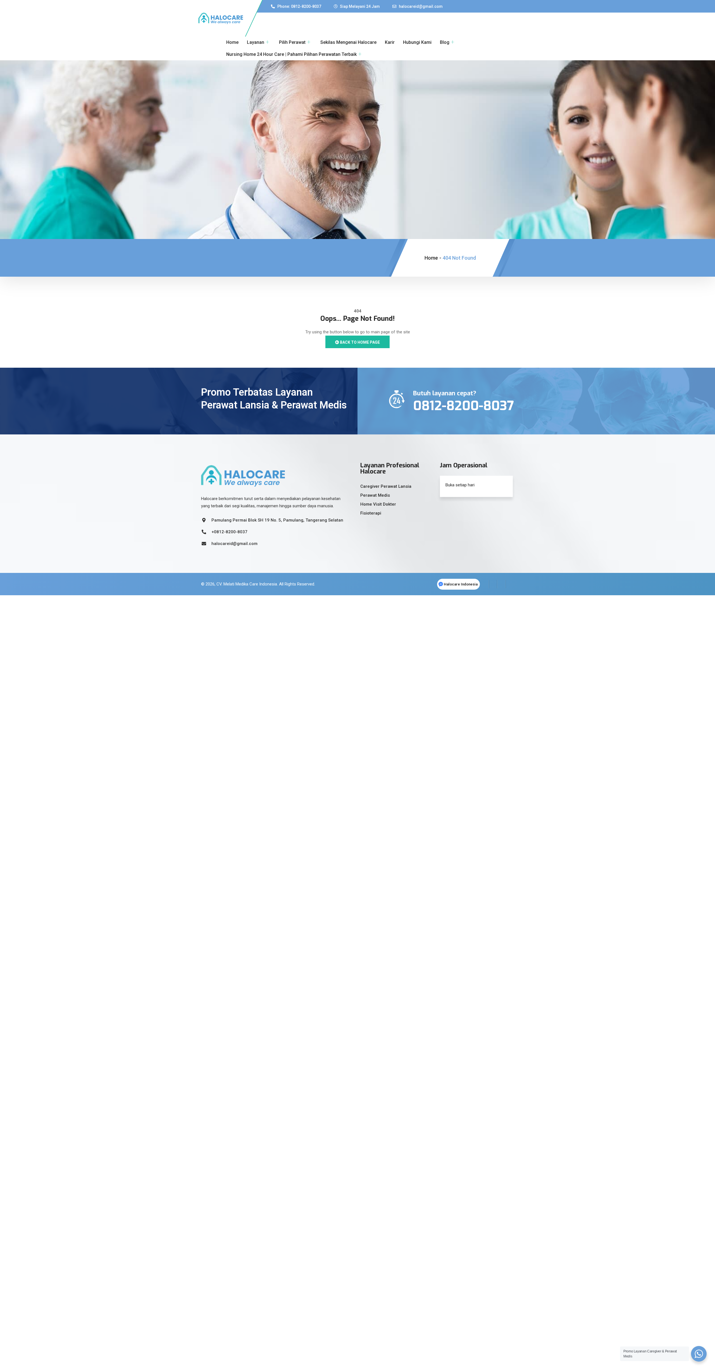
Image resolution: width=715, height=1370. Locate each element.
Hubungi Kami (417, 42)
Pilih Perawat (292, 42)
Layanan (255, 42)
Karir (390, 42)
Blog (444, 42)
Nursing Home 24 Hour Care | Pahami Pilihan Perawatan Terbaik (291, 54)
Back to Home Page (359, 342)
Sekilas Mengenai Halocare (348, 42)
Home (232, 42)
